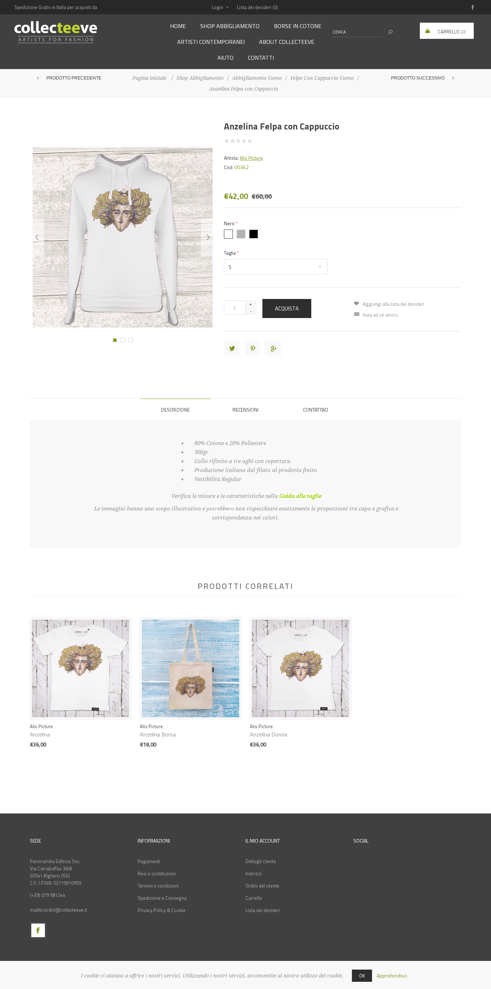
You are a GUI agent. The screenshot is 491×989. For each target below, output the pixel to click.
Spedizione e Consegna (162, 898)
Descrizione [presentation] (175, 409)
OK (362, 975)
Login (217, 7)
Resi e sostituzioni (157, 873)
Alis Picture (251, 158)
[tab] (176, 409)
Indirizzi (254, 873)
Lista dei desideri (263, 910)
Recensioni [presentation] (245, 409)
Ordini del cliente (262, 885)
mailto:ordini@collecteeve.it (58, 909)
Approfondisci (392, 975)
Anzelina (40, 734)
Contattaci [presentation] (315, 409)
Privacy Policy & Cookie (161, 910)
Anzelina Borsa (158, 734)
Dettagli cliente (261, 861)
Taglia (230, 253)
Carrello (254, 898)
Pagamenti (149, 861)
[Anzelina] (80, 659)
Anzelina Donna (268, 734)
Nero (230, 223)
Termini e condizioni (158, 885)
